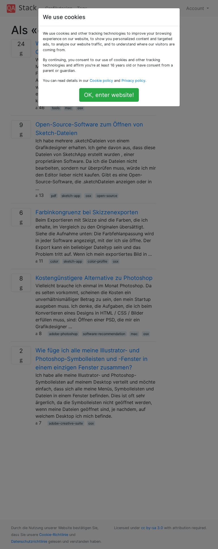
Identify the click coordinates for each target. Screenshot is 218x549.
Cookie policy (101, 80)
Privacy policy (133, 80)
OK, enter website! (109, 95)
